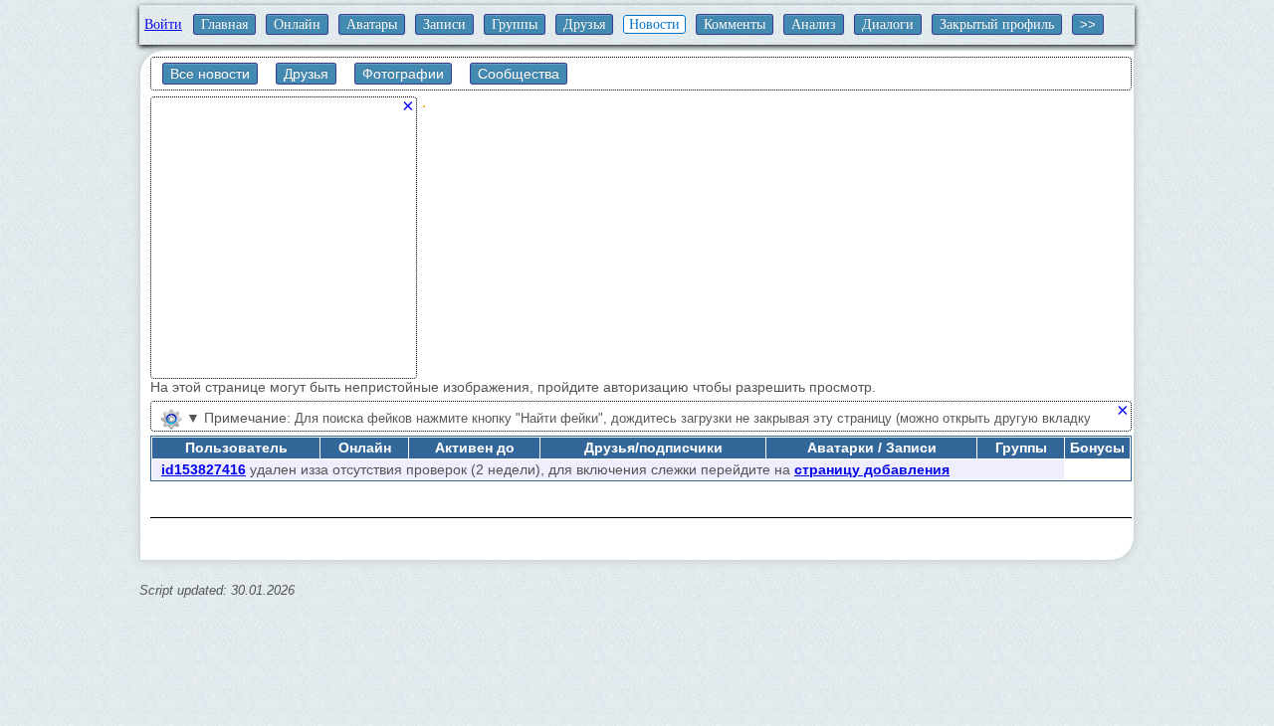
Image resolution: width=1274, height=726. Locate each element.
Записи (444, 24)
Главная (224, 24)
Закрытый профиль (997, 24)
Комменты (734, 24)
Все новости (210, 74)
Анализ (813, 24)
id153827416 (203, 469)
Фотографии (403, 74)
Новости (654, 24)
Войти (163, 24)
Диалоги (888, 24)
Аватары (371, 24)
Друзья (584, 24)
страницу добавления (872, 469)
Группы (514, 24)
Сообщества (518, 74)
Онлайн (297, 24)
